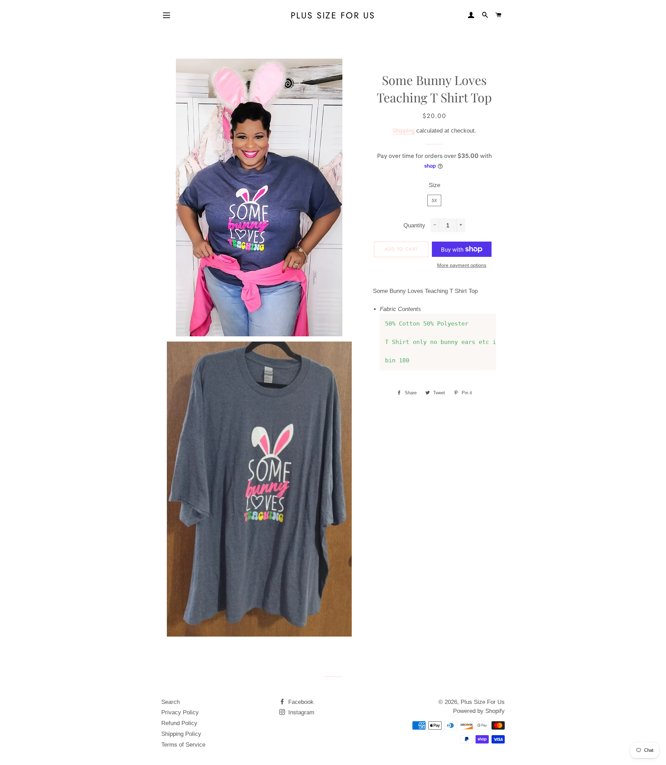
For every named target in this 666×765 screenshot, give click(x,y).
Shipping (403, 130)
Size (434, 185)
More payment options (461, 265)
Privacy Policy (180, 712)
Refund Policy (179, 723)
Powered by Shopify (479, 711)
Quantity (414, 225)
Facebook (300, 702)
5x (434, 200)
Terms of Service (183, 744)
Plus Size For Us (333, 15)
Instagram (300, 712)
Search (170, 702)
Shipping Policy (181, 734)
